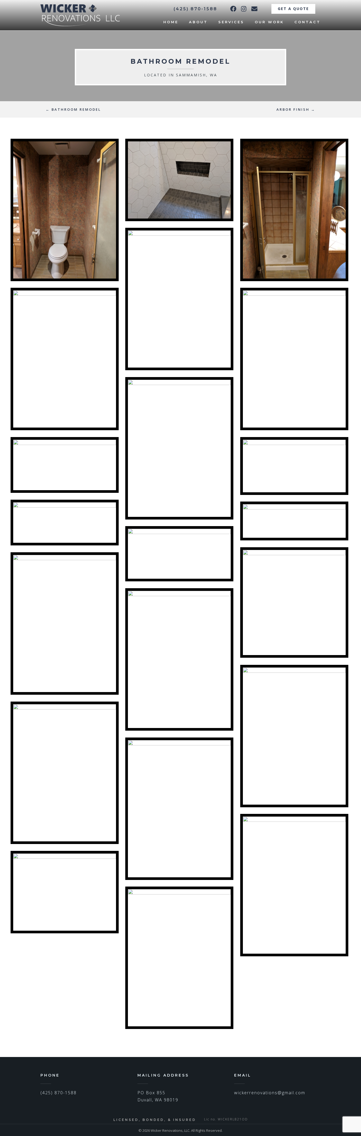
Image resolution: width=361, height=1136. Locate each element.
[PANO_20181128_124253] (294, 602)
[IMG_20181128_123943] (64, 623)
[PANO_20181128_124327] (179, 554)
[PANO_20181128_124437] (64, 522)
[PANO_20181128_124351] (294, 521)
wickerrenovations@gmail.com (269, 1093)
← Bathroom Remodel (73, 109)
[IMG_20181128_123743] (294, 736)
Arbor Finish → (295, 109)
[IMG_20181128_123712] (179, 808)
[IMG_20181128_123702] (294, 885)
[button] (233, 9)
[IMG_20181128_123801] (179, 659)
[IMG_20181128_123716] (64, 772)
